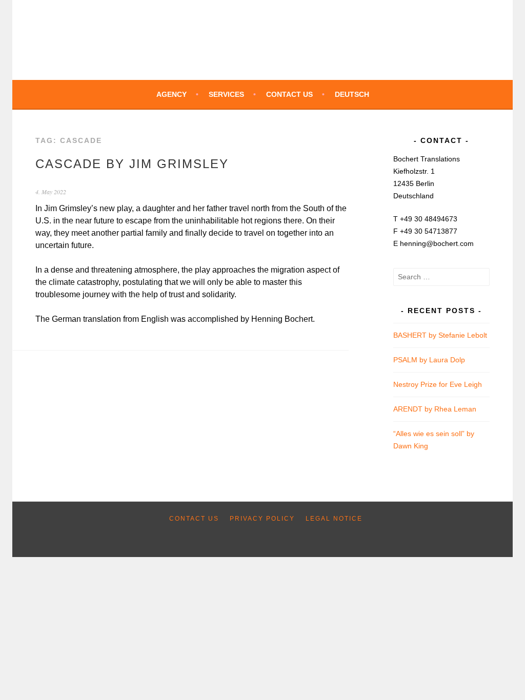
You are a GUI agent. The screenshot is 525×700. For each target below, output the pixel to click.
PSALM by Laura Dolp (429, 360)
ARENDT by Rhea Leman (434, 409)
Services (226, 94)
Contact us (289, 94)
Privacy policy (262, 518)
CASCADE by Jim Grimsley (132, 164)
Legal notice (334, 518)
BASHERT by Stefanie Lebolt (440, 335)
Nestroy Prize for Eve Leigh (437, 384)
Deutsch (352, 94)
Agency (171, 94)
